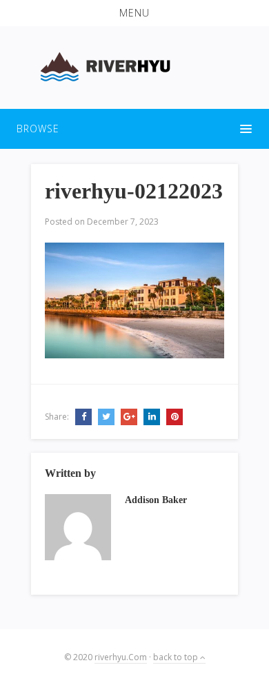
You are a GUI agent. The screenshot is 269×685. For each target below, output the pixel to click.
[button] (134, 13)
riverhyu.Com (120, 657)
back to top (176, 657)
